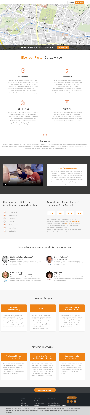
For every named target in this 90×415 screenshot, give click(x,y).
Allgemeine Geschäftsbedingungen (57, 405)
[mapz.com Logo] (5, 2)
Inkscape (67, 223)
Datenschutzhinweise (53, 403)
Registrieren (79, 2)
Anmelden (37, 401)
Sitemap (36, 405)
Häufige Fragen (25, 405)
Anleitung (23, 403)
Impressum (51, 401)
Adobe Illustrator (75, 221)
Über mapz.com (25, 401)
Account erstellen (39, 403)
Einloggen (71, 2)
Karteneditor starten (44, 390)
